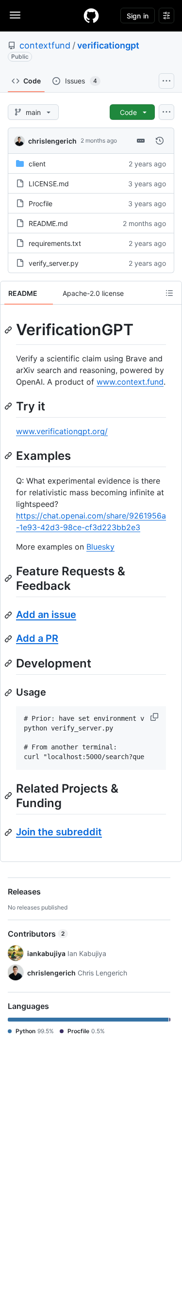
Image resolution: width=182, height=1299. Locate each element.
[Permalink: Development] (9, 663)
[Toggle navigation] (15, 15)
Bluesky (100, 547)
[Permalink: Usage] (9, 692)
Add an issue (46, 614)
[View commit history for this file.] (159, 140)
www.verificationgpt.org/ (62, 431)
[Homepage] (91, 15)
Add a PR (37, 638)
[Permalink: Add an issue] (9, 615)
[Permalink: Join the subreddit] (9, 832)
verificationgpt (108, 45)
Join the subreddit (59, 832)
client (37, 164)
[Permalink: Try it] (9, 406)
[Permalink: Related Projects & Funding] (9, 795)
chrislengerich (52, 141)
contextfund (44, 45)
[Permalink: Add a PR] (9, 639)
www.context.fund (130, 382)
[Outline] (169, 293)
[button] (155, 717)
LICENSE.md (49, 183)
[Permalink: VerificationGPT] (9, 330)
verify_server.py (54, 263)
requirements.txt (55, 243)
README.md (48, 223)
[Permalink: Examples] (9, 455)
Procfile (40, 203)
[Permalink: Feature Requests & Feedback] (9, 578)
